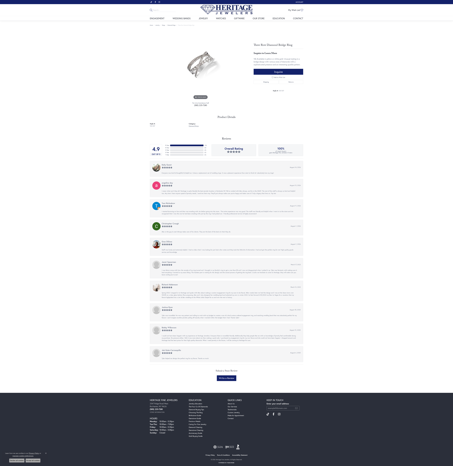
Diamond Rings (172, 25)
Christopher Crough (170, 223)
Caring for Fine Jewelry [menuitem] (197, 424)
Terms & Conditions (223, 455)
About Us (231, 403)
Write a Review (226, 378)
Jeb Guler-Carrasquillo (171, 350)
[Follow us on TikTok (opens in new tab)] (151, 2)
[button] (299, 2)
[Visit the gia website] (218, 447)
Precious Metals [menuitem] (194, 421)
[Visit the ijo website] (229, 447)
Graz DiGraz (167, 241)
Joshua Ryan (167, 307)
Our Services (232, 406)
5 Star (167, 145)
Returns (291, 82)
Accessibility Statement (239, 455)
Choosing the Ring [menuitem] (196, 412)
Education (279, 18)
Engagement (157, 18)
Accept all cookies (33, 460)
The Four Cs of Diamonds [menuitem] (198, 406)
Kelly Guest (167, 164)
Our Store (258, 18)
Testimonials (232, 409)
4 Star (167, 148)
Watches (221, 18)
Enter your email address (278, 403)
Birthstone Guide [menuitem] (195, 415)
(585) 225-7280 (200, 105)
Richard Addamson (170, 284)
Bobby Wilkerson (169, 327)
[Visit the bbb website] (238, 447)
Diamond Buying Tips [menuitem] (196, 409)
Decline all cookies (17, 460)
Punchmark (230, 463)
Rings (163, 25)
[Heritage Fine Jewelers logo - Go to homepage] (226, 10)
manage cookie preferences (23, 456)
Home (151, 25)
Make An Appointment (236, 415)
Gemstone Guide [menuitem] (195, 418)
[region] (200, 64)
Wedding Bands (182, 18)
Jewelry (203, 18)
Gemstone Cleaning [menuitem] (196, 430)
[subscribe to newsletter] (296, 408)
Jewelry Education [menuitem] (195, 403)
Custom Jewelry (234, 412)
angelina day (167, 183)
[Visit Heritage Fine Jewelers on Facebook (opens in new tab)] (155, 2)
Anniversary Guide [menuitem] (195, 433)
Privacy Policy (210, 455)
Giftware (239, 18)
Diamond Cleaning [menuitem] (195, 427)
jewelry (157, 25)
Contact (298, 18)
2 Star (167, 152)
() (205, 145)
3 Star (167, 150)
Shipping (266, 82)
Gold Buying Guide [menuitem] (195, 436)
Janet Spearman (169, 262)
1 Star (167, 155)
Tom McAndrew (168, 203)
